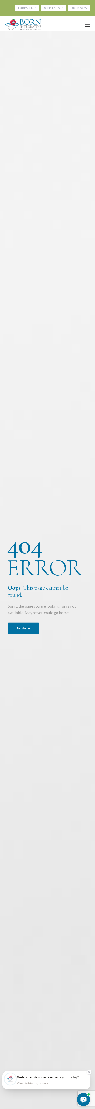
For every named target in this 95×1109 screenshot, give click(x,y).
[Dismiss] (89, 1072)
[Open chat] (83, 1099)
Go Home (23, 628)
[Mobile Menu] (87, 24)
